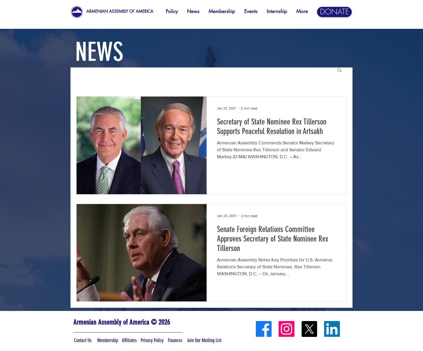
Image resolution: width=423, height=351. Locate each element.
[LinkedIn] (332, 329)
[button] (339, 70)
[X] (309, 329)
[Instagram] (286, 329)
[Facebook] (264, 329)
